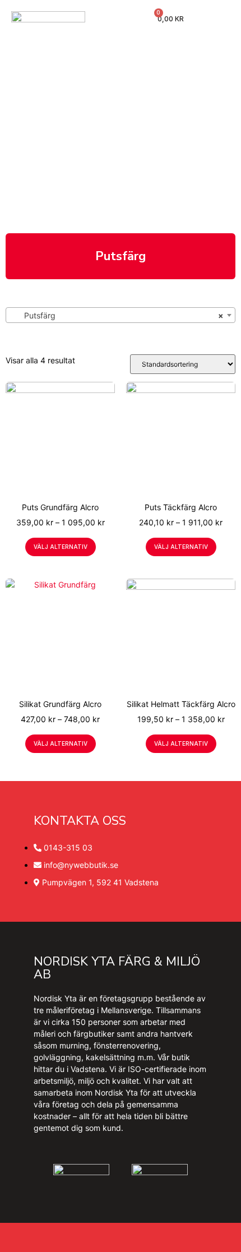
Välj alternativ (60, 546)
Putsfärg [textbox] (117, 315)
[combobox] (120, 315)
